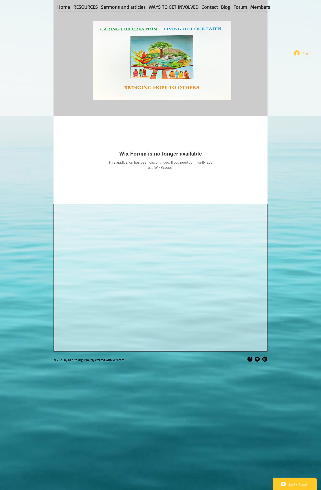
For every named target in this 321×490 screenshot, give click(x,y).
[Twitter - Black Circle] (257, 359)
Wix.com (118, 360)
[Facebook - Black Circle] (249, 359)
